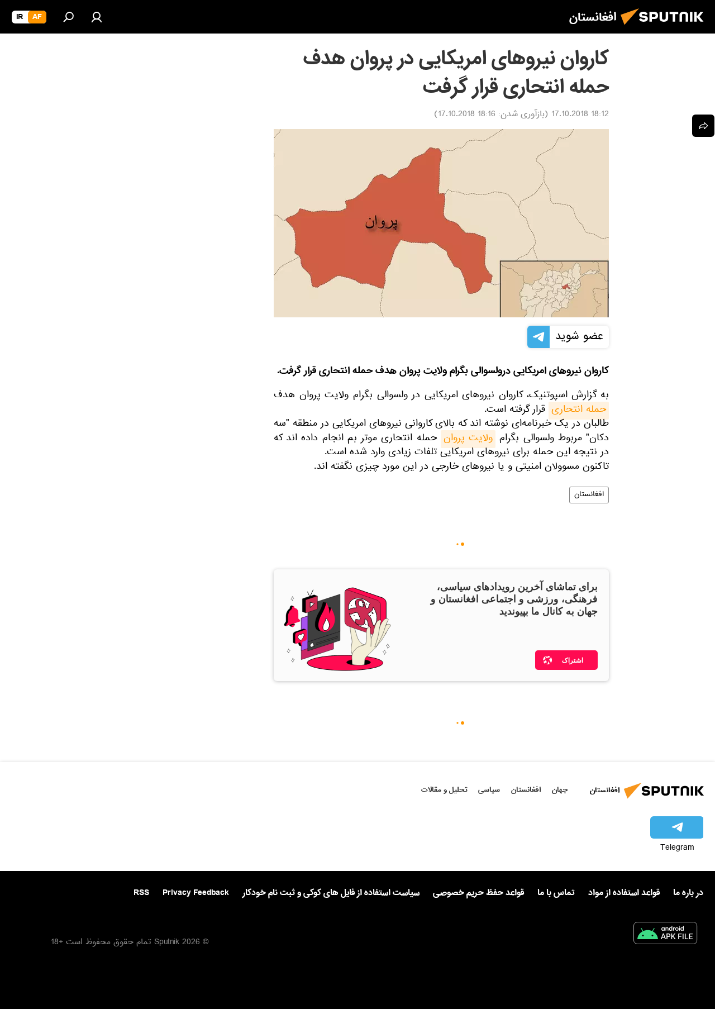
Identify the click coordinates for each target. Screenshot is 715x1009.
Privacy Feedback (196, 893)
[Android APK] (665, 935)
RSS (141, 893)
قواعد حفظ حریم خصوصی (478, 893)
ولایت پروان (468, 439)
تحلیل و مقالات (444, 789)
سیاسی (489, 789)
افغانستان (589, 495)
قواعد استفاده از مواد (624, 893)
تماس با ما (556, 893)
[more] (703, 126)
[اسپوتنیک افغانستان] (665, 28)
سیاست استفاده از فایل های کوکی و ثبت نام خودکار (331, 893)
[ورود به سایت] (96, 17)
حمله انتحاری (578, 411)
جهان (560, 789)
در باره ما (688, 893)
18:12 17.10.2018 (580, 115)
